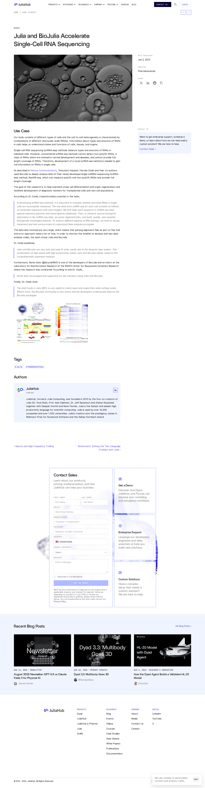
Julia (79, 728)
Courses (110, 728)
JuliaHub (81, 718)
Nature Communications (44, 170)
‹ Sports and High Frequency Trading (34, 446)
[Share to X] (141, 83)
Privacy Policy (60, 601)
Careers (135, 728)
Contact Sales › (148, 149)
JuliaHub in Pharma (87, 723)
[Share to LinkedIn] (148, 83)
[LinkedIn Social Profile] (115, 390)
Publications (112, 748)
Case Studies (29, 12)
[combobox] (81, 541)
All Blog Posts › (183, 626)
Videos (109, 723)
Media (134, 718)
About (134, 713)
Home (16, 12)
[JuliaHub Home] (22, 4)
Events (109, 718)
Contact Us (137, 723)
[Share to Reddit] (154, 83)
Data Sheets (112, 738)
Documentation (114, 753)
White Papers (113, 743)
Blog (108, 713)
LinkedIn (156, 713)
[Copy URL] (161, 83)
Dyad (79, 713)
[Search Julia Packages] (175, 4)
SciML (80, 733)
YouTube (156, 718)
